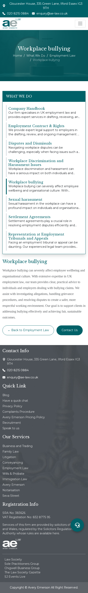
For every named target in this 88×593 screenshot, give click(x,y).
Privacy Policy (12, 406)
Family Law (10, 451)
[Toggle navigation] (80, 23)
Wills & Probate (13, 473)
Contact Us (70, 330)
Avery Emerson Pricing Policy (23, 417)
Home (17, 55)
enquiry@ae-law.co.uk (52, 13)
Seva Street (10, 496)
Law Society (13, 559)
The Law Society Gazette (23, 572)
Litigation (9, 457)
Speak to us (10, 428)
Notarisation (11, 490)
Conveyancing (12, 462)
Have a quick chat (15, 400)
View (10, 107)
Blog (5, 395)
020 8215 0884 (18, 13)
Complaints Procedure (18, 412)
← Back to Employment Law (28, 330)
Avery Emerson (13, 485)
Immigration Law (14, 479)
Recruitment (11, 423)
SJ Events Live (15, 576)
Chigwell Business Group (22, 568)
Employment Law (62, 55)
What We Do (35, 55)
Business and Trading (17, 446)
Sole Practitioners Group (22, 564)
